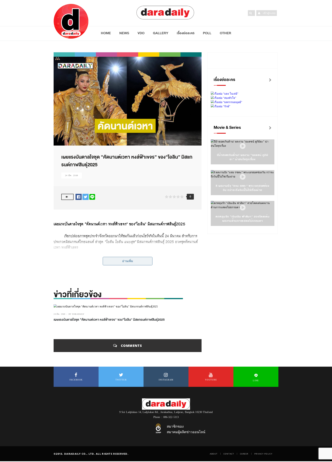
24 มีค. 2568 (71, 175)
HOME (106, 33)
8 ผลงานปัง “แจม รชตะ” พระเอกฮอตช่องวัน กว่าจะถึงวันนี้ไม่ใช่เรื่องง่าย (242, 188)
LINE (256, 380)
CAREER (244, 454)
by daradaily (76, 314)
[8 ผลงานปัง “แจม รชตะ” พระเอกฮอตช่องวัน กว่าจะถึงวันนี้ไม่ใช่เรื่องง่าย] (243, 177)
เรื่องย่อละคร (185, 33)
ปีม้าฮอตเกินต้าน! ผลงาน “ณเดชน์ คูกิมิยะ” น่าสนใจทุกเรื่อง (242, 157)
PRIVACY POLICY (263, 454)
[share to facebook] (79, 196)
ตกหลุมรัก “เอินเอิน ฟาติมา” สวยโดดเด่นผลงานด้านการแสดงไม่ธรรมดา (243, 218)
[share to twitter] (85, 196)
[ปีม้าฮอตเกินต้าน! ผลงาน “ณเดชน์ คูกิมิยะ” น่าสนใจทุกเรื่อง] (243, 146)
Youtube (211, 380)
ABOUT (213, 454)
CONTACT (228, 454)
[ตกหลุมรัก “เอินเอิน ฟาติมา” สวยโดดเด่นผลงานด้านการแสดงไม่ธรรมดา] (243, 207)
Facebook (76, 380)
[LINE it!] (92, 196)
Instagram (166, 380)
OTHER (225, 33)
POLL (207, 33)
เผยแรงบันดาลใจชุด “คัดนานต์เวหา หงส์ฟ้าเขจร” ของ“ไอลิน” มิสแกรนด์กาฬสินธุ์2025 (109, 319)
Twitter (121, 380)
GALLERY (160, 33)
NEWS (124, 33)
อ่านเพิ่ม (127, 261)
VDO (141, 33)
